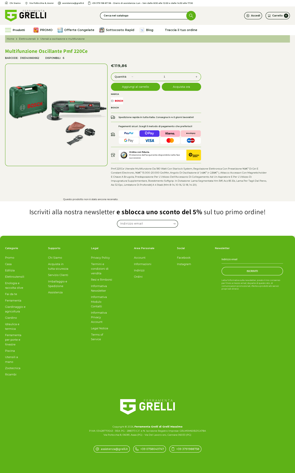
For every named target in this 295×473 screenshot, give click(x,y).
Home (10, 38)
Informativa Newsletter (99, 288)
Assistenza (55, 292)
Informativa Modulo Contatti (99, 301)
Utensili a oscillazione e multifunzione (62, 38)
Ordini (138, 276)
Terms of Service (97, 337)
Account (140, 257)
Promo (9, 257)
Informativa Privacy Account (99, 317)
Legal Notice (99, 328)
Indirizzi (139, 270)
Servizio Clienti (58, 275)
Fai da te (11, 294)
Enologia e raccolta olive (14, 285)
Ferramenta (13, 300)
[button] (147, 15)
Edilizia (10, 270)
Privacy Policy (100, 257)
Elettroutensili (27, 38)
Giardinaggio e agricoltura (15, 309)
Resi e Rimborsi (101, 279)
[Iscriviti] (174, 224)
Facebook (184, 257)
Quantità (120, 76)
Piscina (10, 350)
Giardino (11, 317)
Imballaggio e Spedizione (57, 284)
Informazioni (142, 264)
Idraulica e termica (12, 326)
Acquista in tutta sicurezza (58, 266)
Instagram (184, 264)
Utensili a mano (11, 359)
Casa (8, 264)
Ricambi (10, 374)
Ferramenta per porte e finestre (13, 339)
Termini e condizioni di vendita (99, 268)
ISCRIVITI (252, 271)
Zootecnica (12, 368)
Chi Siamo (55, 257)
